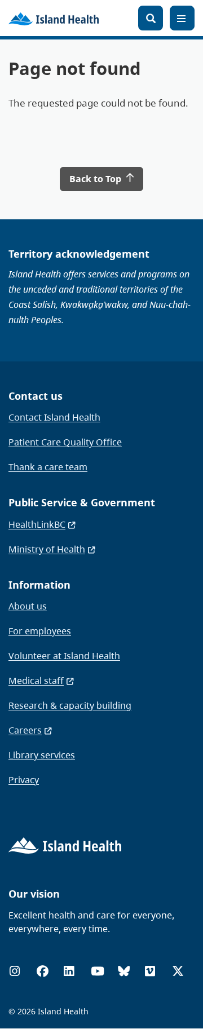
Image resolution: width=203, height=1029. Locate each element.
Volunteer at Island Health (64, 656)
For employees (39, 631)
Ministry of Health (46, 549)
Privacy (23, 780)
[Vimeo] (150, 971)
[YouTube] (97, 971)
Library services (41, 755)
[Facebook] (42, 971)
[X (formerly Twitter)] (178, 971)
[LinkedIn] (68, 971)
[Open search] (150, 18)
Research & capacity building (69, 705)
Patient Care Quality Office (65, 442)
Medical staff (36, 680)
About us (27, 606)
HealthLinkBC (36, 524)
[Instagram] (14, 971)
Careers (25, 730)
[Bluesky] (124, 971)
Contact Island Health (54, 417)
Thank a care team (47, 467)
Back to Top (96, 179)
